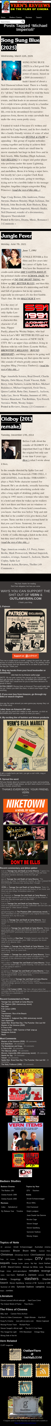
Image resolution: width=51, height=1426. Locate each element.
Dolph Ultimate (30, 1317)
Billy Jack (4, 1314)
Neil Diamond (8, 212)
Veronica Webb (9, 402)
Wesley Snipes (25, 402)
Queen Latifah (8, 391)
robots (3, 1275)
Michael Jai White (30, 1267)
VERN (3, 887)
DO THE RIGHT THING (27, 279)
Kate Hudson (34, 204)
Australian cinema (42, 1247)
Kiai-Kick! (42, 1317)
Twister (4, 1058)
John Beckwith (18, 204)
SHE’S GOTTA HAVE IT (33, 272)
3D (1, 1247)
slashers (31, 1279)
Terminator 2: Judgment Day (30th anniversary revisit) (21, 1018)
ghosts (27, 1263)
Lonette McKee (32, 383)
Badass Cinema (16, 17)
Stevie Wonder (20, 395)
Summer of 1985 (44, 1283)
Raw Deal (19, 938)
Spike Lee (6, 395)
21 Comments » (38, 406)
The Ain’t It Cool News (33, 1328)
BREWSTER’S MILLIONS (14, 350)
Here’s (26, 460)
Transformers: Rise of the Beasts (14, 1014)
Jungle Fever (16, 236)
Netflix (41, 1267)
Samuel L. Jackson (39, 391)
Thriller (33, 564)
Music (33, 219)
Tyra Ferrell (43, 399)
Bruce (16, 1250)
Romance (42, 219)
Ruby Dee (22, 391)
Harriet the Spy (7, 1055)
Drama (24, 219)
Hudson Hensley (18, 200)
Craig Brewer (14, 197)
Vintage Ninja (39, 1332)
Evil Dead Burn (7, 1044)
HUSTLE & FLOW (35, 137)
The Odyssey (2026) (9, 1051)
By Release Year (7, 1211)
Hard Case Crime (34, 1300)
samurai (41, 1275)
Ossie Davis (39, 387)
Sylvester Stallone (34, 1232)
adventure (8, 1247)
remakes (5, 556)
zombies (9, 1291)
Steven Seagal (32, 1224)
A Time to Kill (6, 1028)
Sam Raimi (11, 1275)
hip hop (34, 1263)
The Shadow (6, 1016)
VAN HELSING (9, 159)
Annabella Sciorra (16, 376)
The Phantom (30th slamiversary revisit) (32, 912)
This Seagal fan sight (9, 1332)
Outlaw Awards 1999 (9, 1195)
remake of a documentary (30, 212)
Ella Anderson (29, 197)
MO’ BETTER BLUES (22, 283)
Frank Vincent (31, 380)
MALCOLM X (28, 298)
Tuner (3, 1011)
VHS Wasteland (25, 1332)
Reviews (29, 17)
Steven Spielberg (33, 1228)
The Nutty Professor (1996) (11, 1064)
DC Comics (10, 1259)
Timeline (19, 1211)
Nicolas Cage (32, 1219)
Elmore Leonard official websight (13, 1300)
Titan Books (28, 1304)
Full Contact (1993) (15, 989)
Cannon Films (44, 1251)
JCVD (3, 1267)
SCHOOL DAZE (36, 275)
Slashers (36, 1191)
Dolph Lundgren (32, 1211)
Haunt (3, 1035)
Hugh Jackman (36, 200)
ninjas (9, 1271)
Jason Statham (44, 1263)
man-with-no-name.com (25, 1321)
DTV (28, 1191)
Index (3, 1207)
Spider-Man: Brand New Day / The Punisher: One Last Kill (23, 1023)
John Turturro (15, 383)
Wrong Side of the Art (9, 1336)
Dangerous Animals (8, 1032)
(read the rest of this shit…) (26, 190)
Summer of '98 (30, 1283)
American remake (16, 549)
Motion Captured (42, 1321)
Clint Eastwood (32, 1207)
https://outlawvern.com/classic (25, 1423)
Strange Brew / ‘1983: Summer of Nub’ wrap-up (19, 1030)
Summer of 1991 (38, 395)
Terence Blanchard (11, 399)
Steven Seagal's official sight (11, 1328)
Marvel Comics (14, 1267)
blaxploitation (5, 1251)
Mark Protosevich (18, 553)
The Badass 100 (7, 1191)
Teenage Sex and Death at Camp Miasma (23, 871)
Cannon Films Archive (19, 1314)
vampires (40, 1286)
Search (39, 17)
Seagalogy (15, 1279)
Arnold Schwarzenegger (36, 1199)
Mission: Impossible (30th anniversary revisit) (18, 1053)
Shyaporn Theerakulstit (13, 215)
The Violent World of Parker (11, 1304)
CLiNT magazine (7, 1345)
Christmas (7, 1254)
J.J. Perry (32, 549)
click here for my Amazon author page (25, 675)
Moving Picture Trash (9, 1325)
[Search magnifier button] (22, 21)
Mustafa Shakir (39, 208)
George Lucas (17, 1263)
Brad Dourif (33, 376)
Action (14, 564)
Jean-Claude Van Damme (36, 1215)
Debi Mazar (16, 380)
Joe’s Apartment (7, 1021)
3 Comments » (8, 223)
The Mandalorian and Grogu (11, 1046)
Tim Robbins (28, 399)
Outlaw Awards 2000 (9, 1199)
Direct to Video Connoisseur (11, 1317)
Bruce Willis (31, 1203)
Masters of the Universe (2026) (13, 1025)
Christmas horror (22, 1255)
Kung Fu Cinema (7, 1321)
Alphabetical (12, 1207)
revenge (15, 556)
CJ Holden (5, 946)
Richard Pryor (24, 1325)
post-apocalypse (20, 1271)
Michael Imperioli (20, 208)
